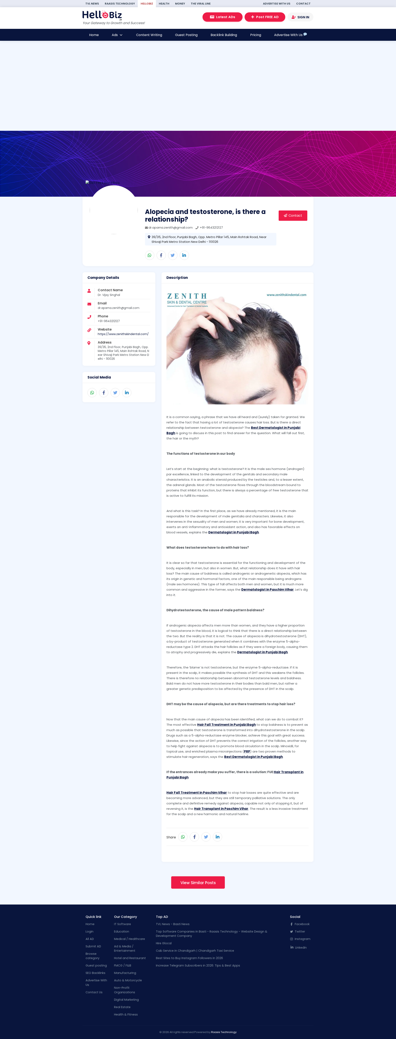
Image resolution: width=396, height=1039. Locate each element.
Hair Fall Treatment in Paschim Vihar (196, 792)
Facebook (302, 924)
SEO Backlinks (95, 973)
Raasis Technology (120, 4)
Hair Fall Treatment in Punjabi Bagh (226, 724)
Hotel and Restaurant (130, 958)
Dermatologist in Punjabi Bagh (233, 532)
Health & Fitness (126, 1014)
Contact (303, 4)
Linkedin (300, 948)
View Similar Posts (198, 883)
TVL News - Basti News (173, 924)
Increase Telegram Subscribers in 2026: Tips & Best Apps (198, 965)
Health (164, 4)
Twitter (299, 931)
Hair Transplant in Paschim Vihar (221, 808)
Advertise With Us (276, 4)
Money (180, 4)
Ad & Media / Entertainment (124, 948)
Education (121, 931)
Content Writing (149, 35)
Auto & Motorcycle (128, 980)
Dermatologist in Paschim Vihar (267, 589)
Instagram (302, 939)
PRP (247, 751)
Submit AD (93, 946)
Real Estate (122, 1007)
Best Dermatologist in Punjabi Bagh (253, 757)
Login (89, 931)
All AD (90, 939)
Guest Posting (186, 35)
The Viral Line (201, 4)
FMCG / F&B (122, 965)
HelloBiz (147, 4)
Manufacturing (125, 973)
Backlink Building (224, 35)
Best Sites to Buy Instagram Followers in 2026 (189, 958)
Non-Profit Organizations (124, 990)
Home (94, 35)
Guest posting (96, 965)
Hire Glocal (164, 943)
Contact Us (94, 992)
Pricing (255, 35)
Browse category (92, 956)
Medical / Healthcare (129, 939)
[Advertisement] (183, 102)
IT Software (122, 924)
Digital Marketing (126, 1000)
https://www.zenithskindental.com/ (123, 334)
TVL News (92, 4)
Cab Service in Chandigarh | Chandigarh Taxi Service (195, 951)
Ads (115, 35)
